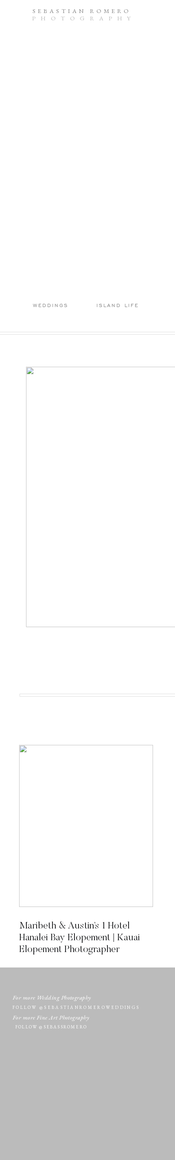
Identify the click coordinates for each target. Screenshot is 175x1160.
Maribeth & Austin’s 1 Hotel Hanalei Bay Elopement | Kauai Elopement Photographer (79, 937)
